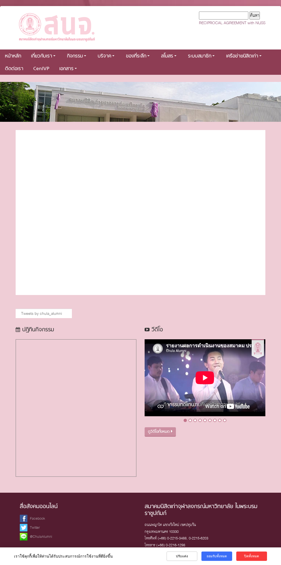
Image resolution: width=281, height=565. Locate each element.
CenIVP (41, 69)
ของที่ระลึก (136, 56)
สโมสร (167, 56)
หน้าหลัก (13, 56)
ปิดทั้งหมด (251, 556)
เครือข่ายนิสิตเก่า (242, 56)
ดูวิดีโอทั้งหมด (159, 432)
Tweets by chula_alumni (41, 313)
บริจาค (104, 56)
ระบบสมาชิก (199, 56)
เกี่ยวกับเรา (41, 56)
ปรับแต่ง (182, 556)
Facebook (37, 518)
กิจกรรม (75, 56)
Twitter (35, 527)
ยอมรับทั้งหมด (217, 556)
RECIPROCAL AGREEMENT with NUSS (232, 23)
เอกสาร (66, 69)
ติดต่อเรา (14, 69)
